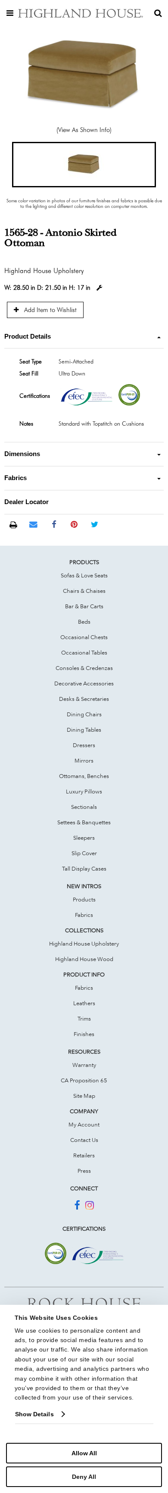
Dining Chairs (84, 714)
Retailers (84, 1155)
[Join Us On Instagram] (89, 1206)
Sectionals (84, 806)
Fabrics (84, 914)
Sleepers (84, 837)
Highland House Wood (84, 958)
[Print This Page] (13, 525)
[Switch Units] (99, 288)
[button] (84, 164)
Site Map (84, 1095)
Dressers (84, 745)
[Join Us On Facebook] (77, 1206)
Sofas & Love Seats (84, 575)
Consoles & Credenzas (84, 667)
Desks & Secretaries (84, 698)
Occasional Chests (84, 637)
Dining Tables (84, 729)
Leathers (84, 1003)
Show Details (34, 1414)
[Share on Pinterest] (74, 525)
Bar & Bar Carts (84, 606)
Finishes (84, 1033)
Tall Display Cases (84, 868)
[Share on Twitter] (94, 525)
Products (84, 899)
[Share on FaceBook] (54, 525)
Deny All (84, 1476)
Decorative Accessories (84, 683)
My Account (84, 1124)
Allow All (84, 1453)
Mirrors (84, 760)
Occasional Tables (84, 652)
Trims (84, 1018)
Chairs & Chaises (84, 590)
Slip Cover (84, 853)
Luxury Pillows (84, 791)
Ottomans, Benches (84, 775)
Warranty (84, 1064)
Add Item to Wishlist (49, 309)
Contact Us (84, 1139)
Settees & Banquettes (84, 822)
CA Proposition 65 (84, 1080)
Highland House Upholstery (84, 943)
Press (84, 1170)
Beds (84, 621)
